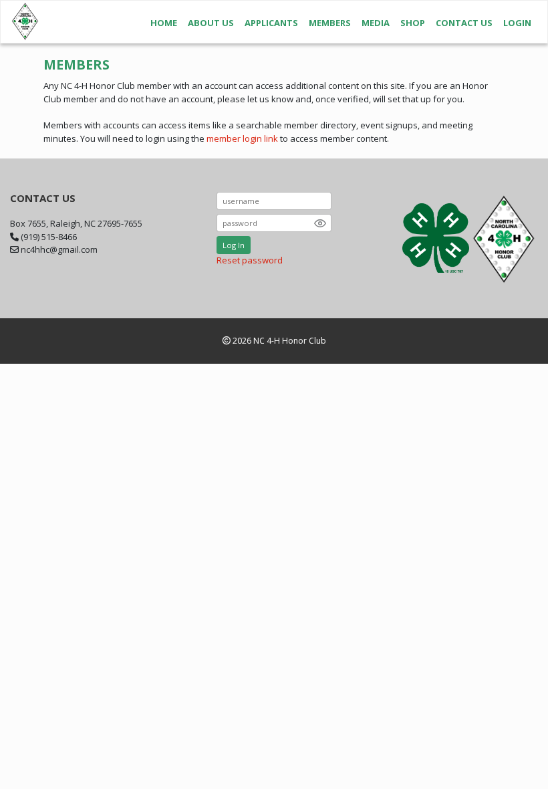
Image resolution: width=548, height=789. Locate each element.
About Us (211, 23)
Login (517, 23)
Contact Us (464, 23)
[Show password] (320, 223)
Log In (234, 245)
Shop (412, 23)
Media (376, 23)
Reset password (250, 260)
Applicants (271, 23)
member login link (242, 138)
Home (163, 23)
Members (330, 23)
